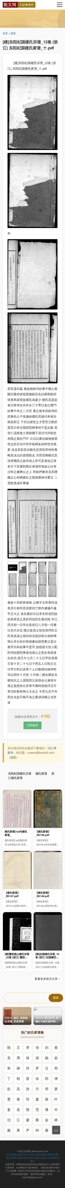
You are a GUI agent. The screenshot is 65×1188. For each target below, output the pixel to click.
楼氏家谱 (41, 773)
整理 (50, 1154)
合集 (50, 1157)
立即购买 (32, 725)
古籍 (38, 1154)
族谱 (8, 1157)
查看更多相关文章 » (47, 979)
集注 (56, 1157)
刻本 (14, 1154)
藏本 (38, 1157)
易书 (14, 1157)
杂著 (20, 1157)
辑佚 (44, 1157)
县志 (20, 1154)
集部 (32, 1160)
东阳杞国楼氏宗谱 (19, 773)
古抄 (32, 1154)
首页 (5, 33)
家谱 (13, 33)
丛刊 (8, 1154)
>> (56, 1130)
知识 (26, 1157)
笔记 (32, 1157)
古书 (26, 1154)
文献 (56, 1154)
